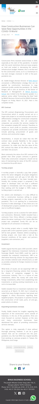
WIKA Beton (33, 81)
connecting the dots (19, 347)
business (9, 347)
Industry (30, 347)
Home (3, 21)
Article (9, 21)
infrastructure (19, 351)
